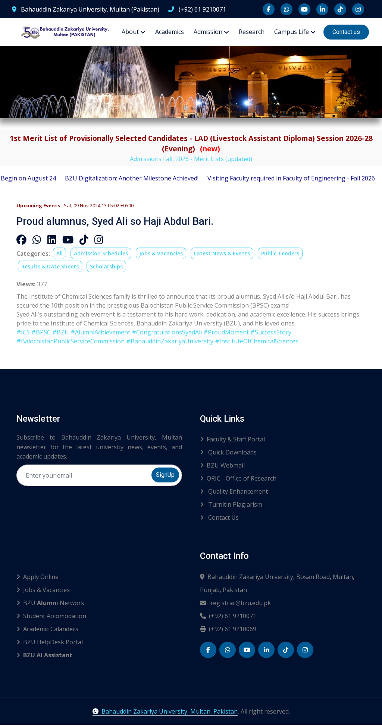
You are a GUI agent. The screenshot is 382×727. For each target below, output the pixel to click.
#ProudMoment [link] (226, 332)
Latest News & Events (222, 253)
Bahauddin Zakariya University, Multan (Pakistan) (89, 9)
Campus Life (291, 32)
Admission (208, 32)
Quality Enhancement (237, 491)
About (130, 32)
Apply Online (41, 577)
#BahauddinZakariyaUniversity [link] (169, 341)
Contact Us (223, 517)
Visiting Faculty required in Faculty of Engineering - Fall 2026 (272, 178)
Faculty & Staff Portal (236, 439)
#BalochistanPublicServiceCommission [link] (70, 341)
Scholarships (106, 266)
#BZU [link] (60, 332)
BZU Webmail (226, 465)
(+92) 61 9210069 (232, 629)
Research (251, 32)
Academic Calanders (50, 629)
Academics (169, 32)
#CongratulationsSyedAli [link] (167, 332)
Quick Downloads (232, 452)
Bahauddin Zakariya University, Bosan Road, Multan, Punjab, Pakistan (277, 583)
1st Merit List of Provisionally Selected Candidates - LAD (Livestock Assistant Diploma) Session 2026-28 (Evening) (191, 143)
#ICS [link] (23, 332)
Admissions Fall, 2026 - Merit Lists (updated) (191, 159)
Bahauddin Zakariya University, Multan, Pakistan (169, 711)
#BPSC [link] (41, 332)
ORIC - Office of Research (241, 478)
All (59, 253)
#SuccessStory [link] (270, 332)
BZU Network (53, 603)
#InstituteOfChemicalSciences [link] (256, 341)
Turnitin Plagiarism (234, 504)
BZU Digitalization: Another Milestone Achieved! (113, 178)
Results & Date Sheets (50, 266)
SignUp (165, 474)
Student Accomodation (54, 616)
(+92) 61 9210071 (201, 9)
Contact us (346, 31)
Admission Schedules (101, 253)
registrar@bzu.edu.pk (240, 603)
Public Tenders (280, 253)
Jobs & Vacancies (161, 253)
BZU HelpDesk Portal (53, 642)
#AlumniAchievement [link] (100, 332)
